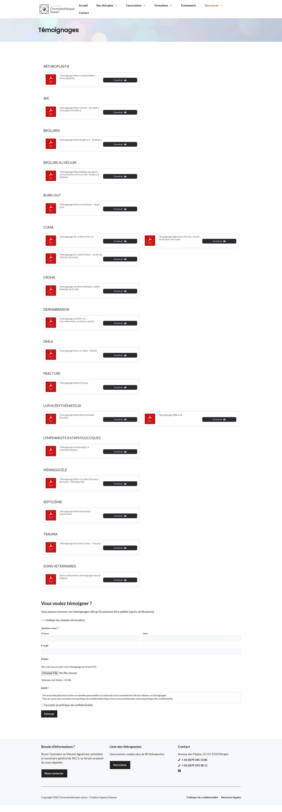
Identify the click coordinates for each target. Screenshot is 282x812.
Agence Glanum (108, 797)
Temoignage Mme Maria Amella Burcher (77, 416)
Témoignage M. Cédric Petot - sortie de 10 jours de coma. (81, 256)
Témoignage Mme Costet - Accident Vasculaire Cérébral (79, 109)
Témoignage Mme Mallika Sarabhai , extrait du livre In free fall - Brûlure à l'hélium (79, 174)
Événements (188, 5)
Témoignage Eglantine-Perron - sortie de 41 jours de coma (179, 238)
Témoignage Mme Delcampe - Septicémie (76, 512)
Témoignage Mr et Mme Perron (77, 236)
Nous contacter (54, 773)
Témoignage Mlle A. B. (171, 414)
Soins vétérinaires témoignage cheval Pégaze (80, 576)
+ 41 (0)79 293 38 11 (194, 765)
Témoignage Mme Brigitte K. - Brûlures (81, 139)
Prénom (45, 633)
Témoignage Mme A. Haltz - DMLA (78, 350)
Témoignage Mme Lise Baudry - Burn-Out (80, 205)
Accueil (83, 5)
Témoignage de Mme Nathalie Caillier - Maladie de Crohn (80, 288)
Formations (161, 5)
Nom (145, 633)
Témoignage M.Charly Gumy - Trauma (80, 543)
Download (118, 80)
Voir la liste (119, 765)
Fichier (44, 659)
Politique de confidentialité (202, 797)
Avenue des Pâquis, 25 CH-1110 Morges (203, 754)
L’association (134, 5)
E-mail (45, 645)
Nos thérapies (104, 5)
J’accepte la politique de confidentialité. (68, 705)
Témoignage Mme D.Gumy (74, 382)
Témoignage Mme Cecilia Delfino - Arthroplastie (78, 77)
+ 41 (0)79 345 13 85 (194, 759)
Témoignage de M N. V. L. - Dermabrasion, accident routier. (77, 320)
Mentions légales (231, 797)
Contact (84, 12)
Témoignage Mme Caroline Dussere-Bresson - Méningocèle (79, 480)
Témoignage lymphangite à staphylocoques (74, 448)
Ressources (212, 5)
